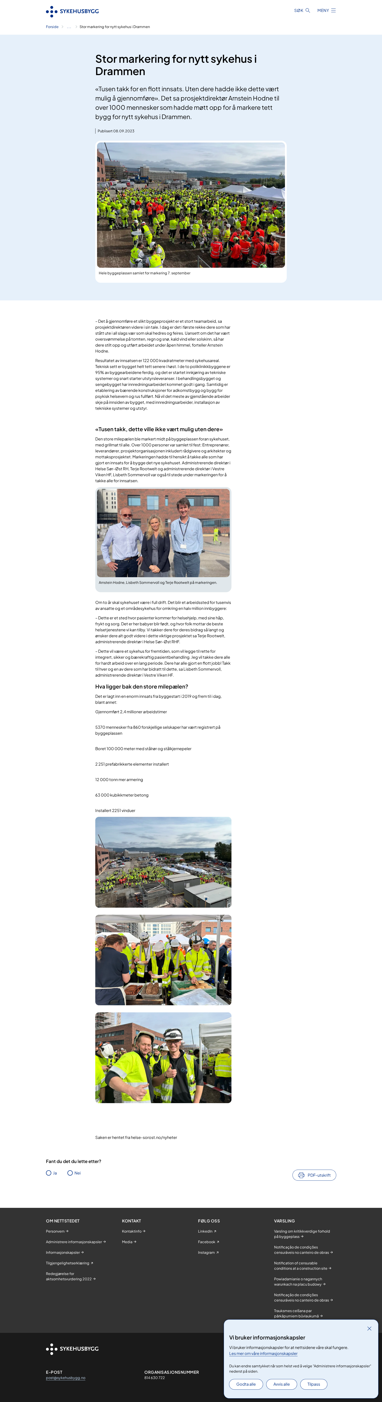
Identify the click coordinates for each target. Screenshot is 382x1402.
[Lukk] (369, 1328)
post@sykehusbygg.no (65, 1377)
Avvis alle (281, 1384)
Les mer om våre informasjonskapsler (263, 1353)
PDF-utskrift (319, 1175)
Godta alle (246, 1384)
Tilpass (314, 1384)
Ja (55, 1172)
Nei (77, 1172)
